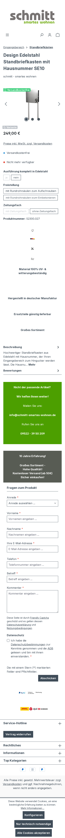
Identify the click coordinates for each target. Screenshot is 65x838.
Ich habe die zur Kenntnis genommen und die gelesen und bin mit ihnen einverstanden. (32, 648)
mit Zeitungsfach (17, 212)
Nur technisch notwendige (33, 824)
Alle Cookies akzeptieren (33, 833)
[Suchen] (42, 34)
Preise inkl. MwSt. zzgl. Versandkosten (27, 143)
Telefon (13, 559)
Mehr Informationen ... (32, 808)
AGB (50, 648)
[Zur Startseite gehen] (33, 16)
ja (8, 178)
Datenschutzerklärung (19, 624)
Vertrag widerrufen (18, 734)
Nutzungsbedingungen (19, 628)
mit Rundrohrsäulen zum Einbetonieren (32, 198)
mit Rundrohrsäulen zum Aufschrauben (31, 191)
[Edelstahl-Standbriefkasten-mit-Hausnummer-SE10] (32, 103)
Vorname (14, 513)
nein (17, 178)
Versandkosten (12, 784)
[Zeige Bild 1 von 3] (26, 119)
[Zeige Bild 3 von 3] (38, 119)
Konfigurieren (33, 815)
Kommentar (15, 587)
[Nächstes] (59, 103)
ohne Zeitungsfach (45, 212)
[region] (32, 103)
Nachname (15, 528)
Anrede (12, 497)
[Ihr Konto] (50, 34)
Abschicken (48, 678)
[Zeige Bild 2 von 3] (32, 119)
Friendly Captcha (39, 617)
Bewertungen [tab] (12, 370)
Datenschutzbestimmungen (28, 644)
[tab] (31, 355)
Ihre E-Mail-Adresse (20, 543)
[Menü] (7, 34)
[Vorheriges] (5, 103)
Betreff (12, 573)
